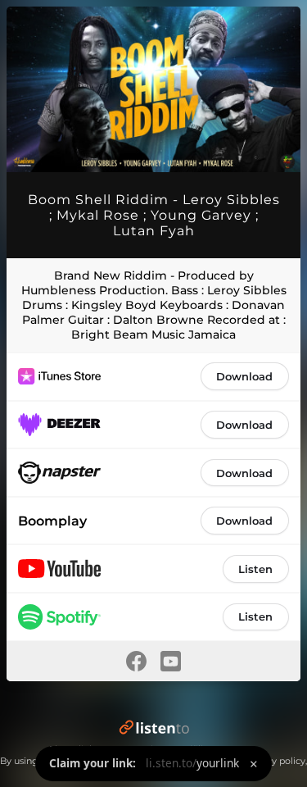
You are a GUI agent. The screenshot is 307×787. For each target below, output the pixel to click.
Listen (255, 568)
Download (244, 376)
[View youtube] (171, 661)
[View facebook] (136, 661)
